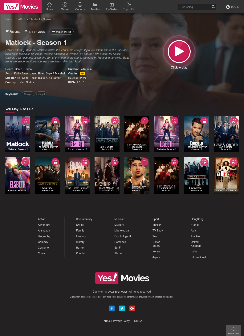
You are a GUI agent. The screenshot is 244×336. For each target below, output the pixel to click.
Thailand (196, 236)
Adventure (44, 225)
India (194, 251)
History (80, 242)
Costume (43, 247)
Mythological (121, 230)
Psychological (122, 236)
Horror (80, 247)
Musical (119, 219)
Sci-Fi (117, 247)
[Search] (213, 7)
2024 (83, 78)
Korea (156, 251)
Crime (18, 69)
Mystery (119, 225)
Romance (120, 242)
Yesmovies (121, 291)
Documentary (84, 219)
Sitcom (118, 253)
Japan (156, 257)
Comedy (43, 242)
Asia (193, 230)
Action (41, 219)
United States (26, 82)
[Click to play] (179, 51)
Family (80, 230)
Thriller (156, 225)
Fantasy (81, 236)
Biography (44, 236)
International (198, 257)
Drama (28, 69)
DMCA (138, 321)
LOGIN (234, 7)
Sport (155, 219)
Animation (44, 230)
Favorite (14, 31)
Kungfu (80, 253)
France (195, 225)
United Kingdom (196, 243)
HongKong (197, 219)
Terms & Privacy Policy (116, 321)
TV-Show (157, 230)
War (154, 236)
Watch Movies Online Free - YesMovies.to (21, 6)
